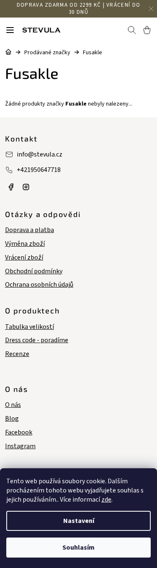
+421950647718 (39, 169)
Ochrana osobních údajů (39, 284)
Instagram (20, 446)
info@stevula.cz (39, 154)
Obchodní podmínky (33, 271)
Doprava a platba (29, 230)
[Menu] (10, 30)
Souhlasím (78, 547)
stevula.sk (26, 187)
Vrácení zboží (24, 257)
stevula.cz (11, 187)
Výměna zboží (25, 244)
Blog (12, 418)
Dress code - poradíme (36, 340)
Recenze (17, 354)
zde (106, 499)
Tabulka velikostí (29, 327)
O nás (13, 405)
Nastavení (78, 520)
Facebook (18, 432)
